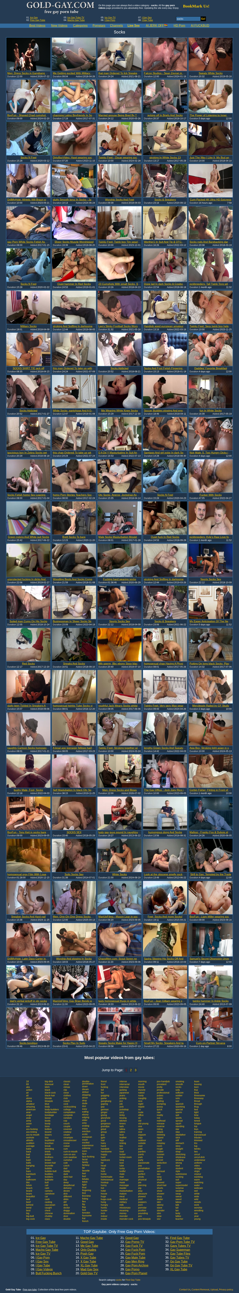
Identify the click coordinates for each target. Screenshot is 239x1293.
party (140, 1160)
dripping (86, 1095)
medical (124, 1199)
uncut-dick (199, 1157)
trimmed (198, 1140)
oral (140, 1132)
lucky (122, 1168)
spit (177, 1115)
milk (122, 1205)
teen (196, 1087)
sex (158, 1174)
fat (83, 1168)
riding (160, 1129)
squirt (178, 1123)
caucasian (50, 1205)
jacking (123, 1090)
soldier (179, 1095)
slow (159, 1216)
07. (40, 1261)
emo (84, 1123)
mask (122, 1182)
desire (66, 1191)
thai (196, 1090)
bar (28, 1168)
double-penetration (88, 1082)
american (31, 1109)
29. (129, 1269)
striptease (180, 1157)
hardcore (105, 1160)
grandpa (105, 1126)
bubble (48, 1168)
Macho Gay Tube (76, 20)
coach (66, 1101)
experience (88, 1145)
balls (28, 1163)
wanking (198, 1177)
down (85, 1086)
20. (87, 1273)
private (160, 1090)
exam (85, 1140)
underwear (199, 1160)
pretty (159, 1087)
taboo (178, 1202)
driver (85, 1098)
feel (84, 1173)
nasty (141, 1095)
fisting (85, 1199)
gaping (104, 1104)
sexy (159, 1177)
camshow (50, 1194)
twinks (197, 1149)
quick (159, 1109)
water (197, 1185)
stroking (180, 1160)
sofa (178, 1090)
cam (47, 1188)
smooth (179, 1084)
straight (179, 1149)
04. (44, 1249)
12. (85, 1241)
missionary (125, 1208)
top (195, 1126)
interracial (125, 1084)
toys (196, 1129)
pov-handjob (163, 1081)
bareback (31, 1174)
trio (195, 1143)
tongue (197, 1123)
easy (84, 1109)
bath (28, 1177)
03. (44, 1245)
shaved (160, 1182)
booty (47, 1123)
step (178, 1132)
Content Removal (200, 1289)
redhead (161, 1121)
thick (196, 1093)
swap (178, 1194)
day (65, 1180)
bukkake (49, 1180)
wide (196, 1196)
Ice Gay (34, 17)
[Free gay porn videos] (61, 8)
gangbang (106, 1101)
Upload (214, 1289)
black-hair (50, 1095)
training (198, 1132)
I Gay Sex (147, 17)
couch (66, 1123)
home (104, 1174)
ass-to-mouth (32, 1135)
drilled (85, 1092)
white (197, 1194)
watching (198, 1182)
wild (196, 1199)
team (196, 1081)
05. (40, 1253)
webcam (198, 1188)
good (103, 1121)
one (140, 1126)
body (47, 1107)
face (84, 1154)
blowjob (49, 1101)
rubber (160, 1151)
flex (84, 1201)
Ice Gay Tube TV (75, 17)
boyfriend (49, 1140)
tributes (198, 1137)
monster (124, 1216)
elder (84, 1120)
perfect (141, 1174)
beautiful (30, 1196)
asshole (30, 1137)
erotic (85, 1134)
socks (178, 1087)
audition (30, 1143)
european (87, 1137)
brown (48, 1160)
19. (87, 1269)
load (122, 1151)
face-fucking (88, 1157)
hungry (104, 1205)
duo (84, 1106)
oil (139, 1118)
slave (159, 1208)
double (67, 1219)
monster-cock (126, 1219)
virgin (197, 1171)
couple (66, 1126)
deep (66, 1182)
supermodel (182, 1185)
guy (103, 1135)
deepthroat (69, 1185)
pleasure (142, 1194)
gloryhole (105, 1118)
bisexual (49, 1084)
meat (122, 1196)
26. (132, 1257)
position (142, 1210)
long (122, 1160)
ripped (160, 1137)
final (84, 1187)
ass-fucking (32, 1129)
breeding (49, 1149)
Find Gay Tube (132, 1280)
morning (142, 1081)
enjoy (85, 1128)
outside (142, 1143)
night (140, 1104)
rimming (161, 1135)
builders (49, 1177)
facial (85, 1159)
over (140, 1146)
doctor (66, 1208)
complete (68, 1115)
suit (177, 1180)
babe (28, 1149)
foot (84, 1210)
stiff (177, 1140)
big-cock (30, 1219)
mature (123, 1194)
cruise (66, 1143)
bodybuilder (51, 1112)
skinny (160, 1205)
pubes (160, 1095)
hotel (103, 1191)
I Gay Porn (110, 20)
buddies (49, 1174)
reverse (160, 1126)
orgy (140, 1137)
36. (177, 1257)
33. (178, 1245)
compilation (69, 1112)
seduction (162, 1163)
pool (140, 1199)
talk (177, 1205)
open (140, 1129)
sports (179, 1118)
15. (85, 1253)
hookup (104, 1182)
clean (66, 1084)
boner (48, 1118)
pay (140, 1166)
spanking (180, 1107)
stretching (180, 1154)
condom (67, 1118)
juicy (122, 1112)
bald (28, 1160)
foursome (87, 1215)
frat (83, 1218)
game (104, 1098)
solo (178, 1098)
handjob (105, 1149)
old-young (143, 1123)
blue (47, 1104)
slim (159, 1213)
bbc (28, 1182)
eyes (84, 1151)
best (28, 1210)
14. (86, 1249)
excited (85, 1143)
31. (177, 1238)
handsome (106, 1151)
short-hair (162, 1185)
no (139, 1109)
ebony (85, 1114)
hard (103, 1157)
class (47, 1219)
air (27, 1093)
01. (38, 1238)
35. (177, 1253)
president (161, 1084)
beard (29, 1191)
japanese (124, 1093)
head (103, 1166)
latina (122, 1129)
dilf (64, 1202)
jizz (121, 1101)
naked (141, 1093)
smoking (180, 1081)
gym (103, 1137)
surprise (180, 1188)
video (197, 1166)
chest (47, 1210)
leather (123, 1137)
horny (104, 1185)
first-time (86, 1196)
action (29, 1090)
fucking (104, 1087)
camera (48, 1191)
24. (132, 1249)
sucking (179, 1177)
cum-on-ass (69, 1154)
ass (28, 1126)
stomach (180, 1143)
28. (134, 1265)
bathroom (31, 1180)
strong (179, 1163)
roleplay (161, 1143)
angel (29, 1115)
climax (66, 1087)
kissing (123, 1118)
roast (159, 1140)
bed (28, 1199)
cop (65, 1121)
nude (140, 1112)
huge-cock (106, 1199)
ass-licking (31, 1132)
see (159, 1166)
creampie (68, 1137)
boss (47, 1126)
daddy (66, 1171)
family (85, 1162)
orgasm (142, 1135)
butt (47, 1182)
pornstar (142, 1208)
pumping (161, 1104)
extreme (86, 1148)
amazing (30, 1107)
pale (140, 1149)
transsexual (200, 1135)
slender (160, 1210)
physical (142, 1180)
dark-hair (68, 1177)
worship (198, 1208)
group (104, 1132)
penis (141, 1171)
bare (28, 1171)
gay (103, 1107)
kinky (122, 1115)
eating (85, 1112)
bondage (49, 1115)
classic (66, 1081)
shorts (160, 1188)
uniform (198, 1163)
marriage (124, 1180)
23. (131, 1245)
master (123, 1188)
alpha (29, 1101)
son (177, 1101)
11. (89, 1238)
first (84, 1193)
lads (122, 1126)
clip (65, 1090)
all (27, 1095)
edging (85, 1117)
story (178, 1146)
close (66, 1093)
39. (176, 1269)
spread (179, 1121)
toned (197, 1121)
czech (66, 1166)
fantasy (85, 1165)
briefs (47, 1151)
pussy (160, 1107)
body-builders (52, 1109)
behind (29, 1205)
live (121, 1149)
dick (65, 1194)
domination (69, 1213)
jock (122, 1107)
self (158, 1168)
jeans (122, 1095)
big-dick (49, 1081)
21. (129, 1238)
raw (159, 1112)
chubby (48, 1216)
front (103, 1084)
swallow (180, 1191)
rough (160, 1149)
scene (160, 1157)
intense (123, 1081)
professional (163, 1093)
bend (28, 1208)
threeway (199, 1098)
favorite (86, 1171)
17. (86, 1261)
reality (160, 1115)
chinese (49, 1213)
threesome (199, 1095)
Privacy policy (226, 1289)
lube (122, 1166)
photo (141, 1177)
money (123, 1213)
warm (197, 1180)
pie (139, 1182)
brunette (49, 1166)
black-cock (50, 1093)
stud (178, 1166)
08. (40, 1265)
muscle (141, 1090)
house (104, 1194)
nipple (141, 1107)
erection (86, 1131)
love (122, 1163)
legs (122, 1140)
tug (195, 1146)
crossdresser (70, 1140)
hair (103, 1140)
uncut (197, 1154)
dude (84, 1103)
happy (104, 1154)
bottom (48, 1129)
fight (84, 1185)
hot (102, 1188)
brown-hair (50, 1163)
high (103, 1168)
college (67, 1109)
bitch (47, 1087)
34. (177, 1249)
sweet (178, 1199)
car (46, 1196)
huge (103, 1196)
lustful (122, 1171)
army (28, 1121)
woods (197, 1202)
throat (197, 1101)
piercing (142, 1185)
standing (180, 1126)
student (179, 1168)
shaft (159, 1180)
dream (85, 1089)
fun (102, 1093)
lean (122, 1135)
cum (65, 1149)
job (121, 1104)
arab (28, 1118)
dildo (66, 1199)
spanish (180, 1104)
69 (27, 1084)
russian (160, 1154)
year (196, 1216)
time (196, 1115)
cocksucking (69, 1107)
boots (47, 1121)
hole (103, 1171)
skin (159, 1202)
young (197, 1219)
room (159, 1146)
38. (178, 1265)
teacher (179, 1219)
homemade (106, 1177)
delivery (67, 1188)
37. (176, 1261)
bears (29, 1194)
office (141, 1115)
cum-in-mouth (70, 1151)
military (123, 1202)
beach (29, 1188)
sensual (161, 1171)
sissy (159, 1196)
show (159, 1191)
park (140, 1157)
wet (196, 1191)
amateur (30, 1104)
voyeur (197, 1174)
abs (28, 1087)
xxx (196, 1213)
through (198, 1104)
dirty (65, 1205)
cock (65, 1104)
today (197, 1118)
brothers (49, 1157)
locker (123, 1154)
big (27, 1213)
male (122, 1174)
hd (102, 1163)
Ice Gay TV (110, 17)
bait (28, 1157)
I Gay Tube (147, 20)
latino (122, 1132)
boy (47, 1137)
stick (178, 1137)
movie (141, 1087)
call (46, 1185)
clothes (67, 1095)
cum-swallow (70, 1157)
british (48, 1154)
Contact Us (184, 1289)
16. (86, 1257)
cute (65, 1163)
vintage (198, 1168)
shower (160, 1194)
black (47, 1090)
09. (42, 1269)
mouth (141, 1084)
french (85, 1221)
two (196, 1151)
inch (103, 1213)
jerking (123, 1098)
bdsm (29, 1185)
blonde (48, 1098)
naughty (142, 1098)
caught (48, 1208)
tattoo (178, 1216)
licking (123, 1143)
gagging (105, 1095)
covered (67, 1129)
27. (132, 1261)
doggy (66, 1210)
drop (84, 1100)
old (139, 1121)
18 (27, 1081)
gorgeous (106, 1123)
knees (123, 1123)
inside (104, 1219)
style (178, 1171)
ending (85, 1126)
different (67, 1196)
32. (180, 1241)
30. (133, 1273)
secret (160, 1160)
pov (140, 1216)
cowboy (67, 1132)
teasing (198, 1084)
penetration (144, 1168)
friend (104, 1081)
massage (124, 1185)
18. (87, 1265)
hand (103, 1146)
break (48, 1146)
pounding (143, 1213)
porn (140, 1205)
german (105, 1109)
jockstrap (124, 1109)
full (102, 1090)
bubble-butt (50, 1171)
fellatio (85, 1179)
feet (84, 1176)
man (122, 1177)
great (103, 1129)
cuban (66, 1146)
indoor (104, 1216)
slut (158, 1219)
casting (48, 1202)
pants (141, 1154)
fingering (86, 1190)
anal (28, 1112)
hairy (103, 1143)
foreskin (86, 1213)
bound (48, 1132)
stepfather (181, 1135)
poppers (142, 1202)
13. (87, 1245)
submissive (181, 1174)
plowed (142, 1196)
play (140, 1191)
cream (66, 1135)
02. (43, 1241)
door (65, 1216)
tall (177, 1208)
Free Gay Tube (37, 20)
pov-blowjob (144, 1219)
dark (65, 1174)
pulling (160, 1101)
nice (140, 1101)
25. (132, 1253)
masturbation (126, 1191)
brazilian (49, 1143)
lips (121, 1146)
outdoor (142, 1140)
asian (29, 1123)
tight (196, 1112)
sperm (179, 1112)
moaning (124, 1210)
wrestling (198, 1210)
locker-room (126, 1157)
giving (104, 1115)
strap (178, 1151)
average (30, 1146)
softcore (180, 1093)
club (65, 1098)
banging (30, 1166)
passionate (143, 1163)
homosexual (107, 1180)
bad (28, 1154)
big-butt (30, 1216)
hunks (104, 1208)
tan (177, 1210)
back (28, 1151)
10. (46, 1273)
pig (139, 1188)
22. (132, 1241)
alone (29, 1098)
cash (47, 1199)
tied (196, 1109)
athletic (29, 1140)
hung (103, 1202)
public (160, 1098)
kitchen (123, 1121)
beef (28, 1202)
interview (124, 1087)
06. (40, 1257)
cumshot (67, 1160)
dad (65, 1168)
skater (160, 1199)
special (179, 1109)
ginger (104, 1112)
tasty (178, 1213)
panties (142, 1151)
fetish (85, 1182)
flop (84, 1207)
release (160, 1123)
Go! (203, 18)
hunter (104, 1210)
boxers (48, 1135)
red (158, 1118)
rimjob (160, 1132)
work (196, 1205)
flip (83, 1204)
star (177, 1129)
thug (196, 1107)
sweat (178, 1196)
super (178, 1182)
